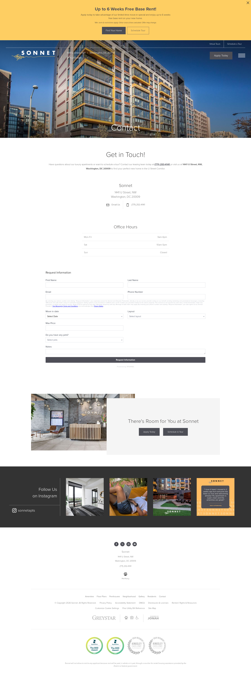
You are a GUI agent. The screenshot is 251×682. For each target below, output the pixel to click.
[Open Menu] (241, 55)
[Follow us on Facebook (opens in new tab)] (116, 544)
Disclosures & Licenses (158, 603)
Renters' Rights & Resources (184, 603)
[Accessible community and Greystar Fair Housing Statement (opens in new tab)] (137, 619)
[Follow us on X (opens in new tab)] (122, 544)
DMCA (142, 603)
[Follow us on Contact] (134, 544)
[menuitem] (89, 597)
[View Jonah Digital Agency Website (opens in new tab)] (153, 618)
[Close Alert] (248, 3)
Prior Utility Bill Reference (133, 608)
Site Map (152, 608)
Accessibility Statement (125, 603)
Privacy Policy (106, 603)
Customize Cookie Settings (107, 608)
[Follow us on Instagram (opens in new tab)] (128, 544)
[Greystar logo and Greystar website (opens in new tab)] (104, 619)
